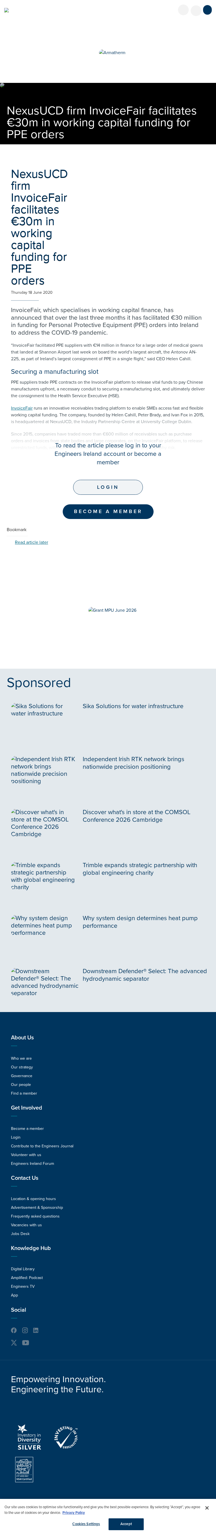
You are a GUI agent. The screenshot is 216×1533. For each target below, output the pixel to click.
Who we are (21, 1058)
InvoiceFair (22, 408)
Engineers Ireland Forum (32, 1163)
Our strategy (22, 1067)
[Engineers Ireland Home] (6, 10)
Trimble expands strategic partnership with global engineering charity (140, 869)
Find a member (24, 1093)
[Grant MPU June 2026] (112, 610)
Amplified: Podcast (27, 1277)
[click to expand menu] (207, 10)
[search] (196, 10)
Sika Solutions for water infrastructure (133, 706)
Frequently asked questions (35, 1216)
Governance (21, 1075)
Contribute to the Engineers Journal (42, 1146)
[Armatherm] (112, 52)
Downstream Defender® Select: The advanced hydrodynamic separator (145, 974)
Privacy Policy (73, 1512)
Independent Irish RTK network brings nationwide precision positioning (133, 763)
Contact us (24, 1178)
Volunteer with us (26, 1154)
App (14, 1295)
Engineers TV (23, 1286)
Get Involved (26, 1108)
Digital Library (23, 1269)
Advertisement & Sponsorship (37, 1207)
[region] (108, 1516)
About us (22, 1037)
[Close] (207, 1508)
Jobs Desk (20, 1233)
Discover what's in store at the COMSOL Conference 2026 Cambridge (136, 816)
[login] (183, 10)
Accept (126, 1524)
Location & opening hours (33, 1198)
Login (108, 487)
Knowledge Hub (31, 1248)
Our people (21, 1084)
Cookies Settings (86, 1524)
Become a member (27, 1128)
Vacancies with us (26, 1225)
